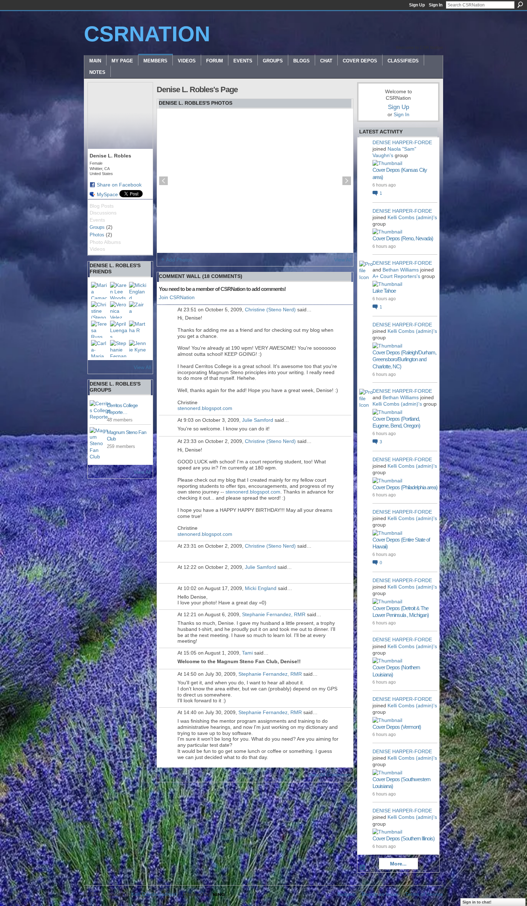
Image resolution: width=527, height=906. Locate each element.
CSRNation (147, 34)
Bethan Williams (401, 270)
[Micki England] (137, 290)
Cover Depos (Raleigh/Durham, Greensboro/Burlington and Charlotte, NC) (404, 359)
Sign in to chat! (477, 902)
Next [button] (346, 180)
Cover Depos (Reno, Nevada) (402, 238)
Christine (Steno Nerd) (270, 309)
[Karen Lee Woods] (118, 290)
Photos (97, 234)
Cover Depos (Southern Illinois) (403, 838)
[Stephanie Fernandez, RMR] (118, 348)
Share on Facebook (119, 185)
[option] (255, 181)
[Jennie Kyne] (137, 348)
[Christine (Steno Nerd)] (99, 309)
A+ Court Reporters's (396, 276)
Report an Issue (380, 894)
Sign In (435, 5)
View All (142, 367)
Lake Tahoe (384, 291)
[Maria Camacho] (99, 290)
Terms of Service (424, 894)
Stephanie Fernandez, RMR (273, 614)
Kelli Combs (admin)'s (412, 217)
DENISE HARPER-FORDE (402, 142)
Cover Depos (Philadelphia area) (404, 487)
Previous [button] (163, 180)
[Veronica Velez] (118, 309)
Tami (247, 653)
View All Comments (329, 775)
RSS (363, 867)
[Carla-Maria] (99, 348)
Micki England (260, 588)
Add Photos (179, 260)
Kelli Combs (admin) (154, 894)
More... (398, 864)
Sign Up (417, 5)
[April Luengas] (118, 329)
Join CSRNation (177, 297)
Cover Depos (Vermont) (396, 727)
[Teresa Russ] (99, 329)
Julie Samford (257, 420)
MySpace (107, 194)
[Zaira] (137, 309)
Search (520, 4)
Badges (346, 894)
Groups (97, 227)
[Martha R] (137, 329)
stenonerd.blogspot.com (204, 408)
